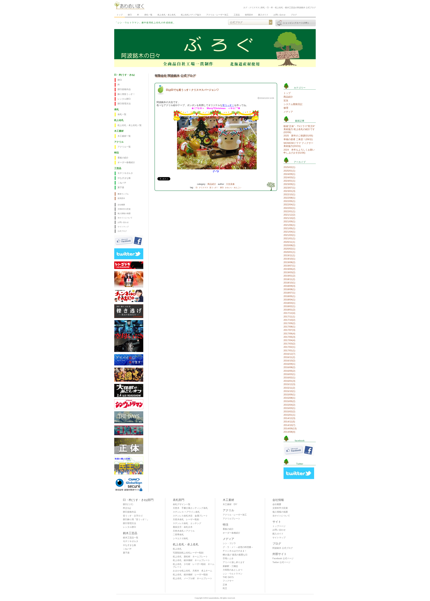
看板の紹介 (123, 158)
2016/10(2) (289, 360)
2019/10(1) (289, 258)
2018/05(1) (289, 296)
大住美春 (230, 184)
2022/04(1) (289, 204)
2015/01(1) (289, 414)
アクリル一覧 (124, 147)
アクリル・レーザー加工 (217, 15)
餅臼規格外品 (124, 89)
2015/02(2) (289, 411)
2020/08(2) (289, 245)
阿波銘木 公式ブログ (282, 548)
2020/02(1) (289, 248)
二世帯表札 (178, 534)
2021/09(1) (289, 221)
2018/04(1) (289, 299)
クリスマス (203, 187)
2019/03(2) (289, 272)
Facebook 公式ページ (283, 558)
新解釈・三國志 (230, 566)
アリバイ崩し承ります (234, 562)
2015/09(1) (289, 394)
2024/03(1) (289, 177)
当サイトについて (125, 218)
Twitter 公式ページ (281, 562)
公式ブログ (122, 231)
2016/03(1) (289, 374)
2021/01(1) (289, 238)
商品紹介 (211, 184)
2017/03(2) (289, 343)
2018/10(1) (289, 282)
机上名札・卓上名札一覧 (130, 125)
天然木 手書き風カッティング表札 (190, 508)
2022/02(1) (289, 208)
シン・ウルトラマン (232, 574)
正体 (225, 585)
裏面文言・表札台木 (182, 527)
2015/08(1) (289, 398)
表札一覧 (148, 15)
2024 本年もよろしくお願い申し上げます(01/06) (299, 151)
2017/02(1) (289, 347)
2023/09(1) (289, 184)
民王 (225, 588)
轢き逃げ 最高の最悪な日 (235, 555)
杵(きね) (127, 508)
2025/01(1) (289, 170)
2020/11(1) (289, 242)
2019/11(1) (289, 255)
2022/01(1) (289, 211)
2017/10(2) (289, 320)
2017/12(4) (289, 313)
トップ (120, 15)
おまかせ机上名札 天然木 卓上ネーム (192, 571)
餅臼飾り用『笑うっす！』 (136, 519)
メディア (288, 111)
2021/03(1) (289, 235)
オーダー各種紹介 (126, 162)
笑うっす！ (228, 105)
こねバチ (122, 183)
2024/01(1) (289, 180)
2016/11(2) (289, 357)
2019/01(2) (289, 275)
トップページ (279, 526)
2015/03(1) (289, 408)
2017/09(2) (289, 323)
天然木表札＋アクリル (184, 531)
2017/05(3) (289, 337)
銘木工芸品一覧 (130, 537)
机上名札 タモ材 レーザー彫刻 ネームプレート (193, 565)
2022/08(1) (289, 197)
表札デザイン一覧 (181, 504)
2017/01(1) (289, 350)
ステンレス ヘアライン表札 (186, 512)
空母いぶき (228, 558)
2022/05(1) (289, 201)
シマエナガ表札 (180, 538)
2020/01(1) (289, 252)
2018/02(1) (289, 306)
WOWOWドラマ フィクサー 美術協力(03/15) (298, 144)
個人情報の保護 (124, 213)
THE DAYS (228, 577)
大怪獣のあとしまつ (232, 570)
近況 (286, 100)
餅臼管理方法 (124, 103)
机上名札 (177, 549)
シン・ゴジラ (229, 543)
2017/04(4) (289, 340)
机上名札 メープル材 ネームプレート (192, 578)
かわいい (228, 187)
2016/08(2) (289, 367)
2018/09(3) (289, 286)
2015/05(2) (289, 401)
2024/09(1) (289, 174)
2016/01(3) (289, 381)
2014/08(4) (289, 431)
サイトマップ (123, 227)
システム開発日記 (293, 104)
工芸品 (237, 15)
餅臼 (130, 15)
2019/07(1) (289, 265)
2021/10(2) (289, 218)
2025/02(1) (289, 167)
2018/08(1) (289, 289)
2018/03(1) (289, 303)
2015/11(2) (289, 387)
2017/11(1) (289, 316)
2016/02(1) (289, 377)
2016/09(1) (289, 364)
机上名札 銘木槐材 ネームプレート (191, 560)
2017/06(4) (289, 333)
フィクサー (228, 581)
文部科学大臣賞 (124, 209)
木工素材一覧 (124, 136)
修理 (286, 108)
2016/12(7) (289, 354)
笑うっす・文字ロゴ (133, 516)
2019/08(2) (289, 262)
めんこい (237, 187)
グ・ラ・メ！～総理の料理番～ (238, 547)
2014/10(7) (289, 425)
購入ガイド (263, 15)
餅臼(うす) (128, 504)
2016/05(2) (289, 370)
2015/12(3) (289, 384)
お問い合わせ (279, 15)
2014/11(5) (289, 421)
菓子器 (121, 187)
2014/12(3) (289, 418)
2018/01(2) (289, 309)
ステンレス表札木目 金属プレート (190, 516)
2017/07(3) (289, 330)
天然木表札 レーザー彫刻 (186, 519)
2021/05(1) (289, 228)
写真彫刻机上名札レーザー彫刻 (188, 553)
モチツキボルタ (125, 173)
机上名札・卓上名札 (167, 15)
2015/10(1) (289, 391)
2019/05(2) (289, 269)
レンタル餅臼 (124, 99)
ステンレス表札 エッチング (187, 523)
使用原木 (249, 15)
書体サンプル (123, 194)
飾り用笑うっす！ (126, 94)
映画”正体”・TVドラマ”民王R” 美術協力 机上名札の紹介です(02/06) (299, 129)
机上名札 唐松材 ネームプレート (190, 556)
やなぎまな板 (124, 178)
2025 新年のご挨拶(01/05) (298, 135)
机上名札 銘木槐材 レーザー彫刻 (190, 574)
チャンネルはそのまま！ (235, 551)
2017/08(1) (289, 326)
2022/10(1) (289, 194)
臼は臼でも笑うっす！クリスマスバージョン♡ (192, 89)
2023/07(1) (289, 187)
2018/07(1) (289, 292)
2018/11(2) (289, 279)
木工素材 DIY (230, 504)
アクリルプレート (231, 518)
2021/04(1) (289, 231)
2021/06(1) (289, 225)
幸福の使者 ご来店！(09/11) (298, 139)
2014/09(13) (290, 428)
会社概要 (121, 205)
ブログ (294, 15)
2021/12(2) (289, 214)
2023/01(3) (289, 191)
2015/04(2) (289, 404)
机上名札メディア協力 (191, 15)
